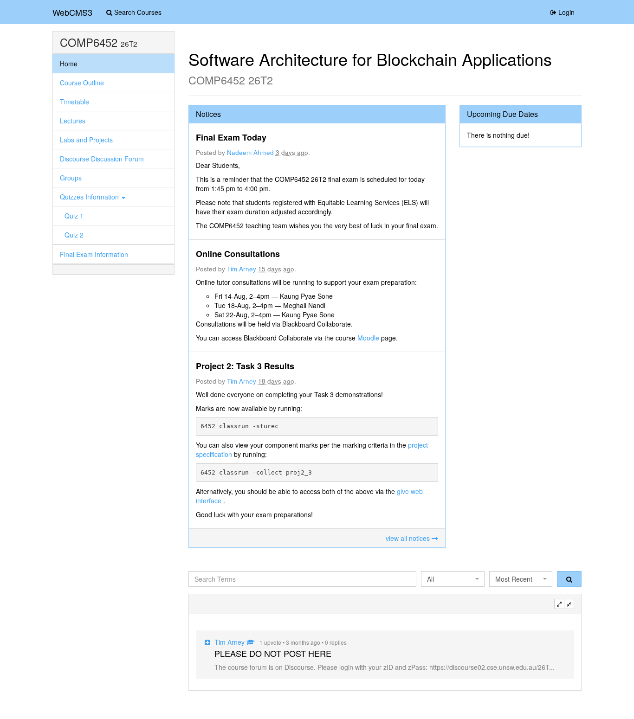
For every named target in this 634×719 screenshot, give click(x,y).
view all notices (409, 538)
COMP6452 (88, 42)
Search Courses (137, 12)
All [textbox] (430, 579)
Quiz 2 (74, 234)
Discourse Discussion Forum (102, 158)
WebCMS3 (72, 12)
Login (565, 12)
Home (69, 63)
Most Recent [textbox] (513, 579)
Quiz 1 (74, 215)
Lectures (72, 120)
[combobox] (452, 579)
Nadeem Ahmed (250, 152)
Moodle (369, 337)
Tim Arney (241, 268)
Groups (71, 177)
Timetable (74, 101)
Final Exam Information (94, 254)
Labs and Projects (86, 139)
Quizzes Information (90, 196)
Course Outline (82, 82)
